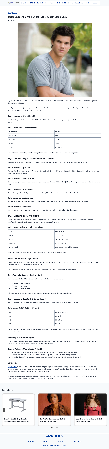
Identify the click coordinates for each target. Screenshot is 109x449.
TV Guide (32, 3)
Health (64, 3)
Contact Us (95, 3)
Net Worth (40, 3)
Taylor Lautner (12, 367)
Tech (58, 3)
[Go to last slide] (4, 410)
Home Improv (79, 3)
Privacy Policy (77, 441)
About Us (46, 441)
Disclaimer (61, 441)
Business (70, 3)
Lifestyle (88, 3)
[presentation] (18, 404)
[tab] (51, 427)
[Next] (105, 410)
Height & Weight (50, 3)
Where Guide (24, 3)
